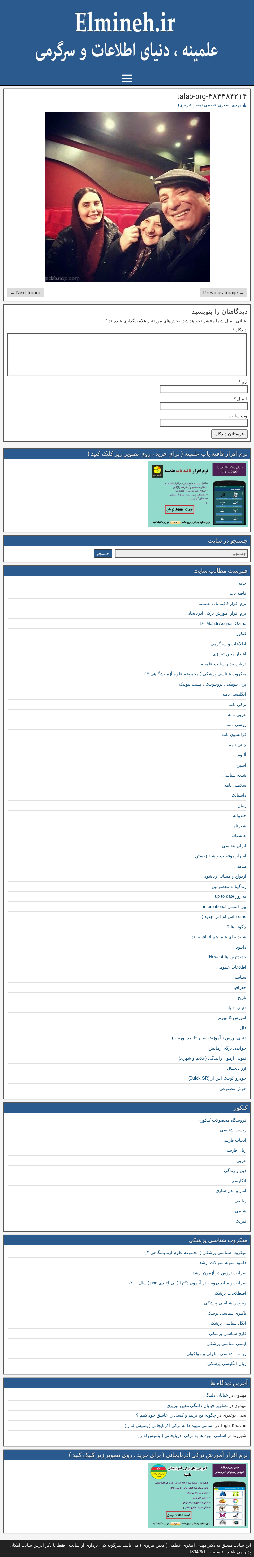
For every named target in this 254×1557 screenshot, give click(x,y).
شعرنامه (238, 825)
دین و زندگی (235, 1170)
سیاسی (239, 977)
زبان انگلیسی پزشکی (226, 1363)
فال (243, 1027)
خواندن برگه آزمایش (227, 1048)
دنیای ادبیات (235, 1007)
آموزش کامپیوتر (232, 1017)
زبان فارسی (235, 1150)
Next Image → (25, 292)
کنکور (241, 633)
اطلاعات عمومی (231, 967)
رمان (241, 805)
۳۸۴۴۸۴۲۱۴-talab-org (212, 96)
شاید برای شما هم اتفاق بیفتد (219, 936)
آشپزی (240, 765)
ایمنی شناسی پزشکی (226, 1343)
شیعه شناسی (234, 775)
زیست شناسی (233, 1129)
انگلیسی (238, 1180)
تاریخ (242, 997)
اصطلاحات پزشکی (229, 1293)
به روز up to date (230, 896)
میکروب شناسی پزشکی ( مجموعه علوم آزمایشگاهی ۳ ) (195, 673)
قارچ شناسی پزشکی (227, 1333)
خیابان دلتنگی (215, 1395)
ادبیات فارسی (233, 1140)
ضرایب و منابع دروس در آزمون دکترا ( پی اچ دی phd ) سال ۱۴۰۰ (187, 1282)
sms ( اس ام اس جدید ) (224, 916)
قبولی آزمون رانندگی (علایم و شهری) (212, 1058)
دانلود (241, 947)
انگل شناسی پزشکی (227, 1323)
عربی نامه (237, 714)
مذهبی (240, 866)
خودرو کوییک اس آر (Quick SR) (217, 1078)
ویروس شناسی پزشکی (225, 1302)
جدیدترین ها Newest (227, 956)
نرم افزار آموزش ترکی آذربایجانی (215, 613)
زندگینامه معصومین (229, 886)
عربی (241, 1160)
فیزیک (240, 1221)
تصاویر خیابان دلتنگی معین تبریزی (197, 1405)
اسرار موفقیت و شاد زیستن (220, 855)
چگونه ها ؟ (236, 926)
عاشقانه (239, 835)
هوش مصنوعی (232, 1088)
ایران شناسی (234, 845)
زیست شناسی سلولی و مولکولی (216, 1353)
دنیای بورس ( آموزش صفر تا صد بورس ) (209, 1037)
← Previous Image (223, 292)
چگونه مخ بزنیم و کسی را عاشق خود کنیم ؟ (176, 1415)
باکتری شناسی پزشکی (225, 1313)
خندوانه (239, 815)
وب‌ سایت (238, 415)
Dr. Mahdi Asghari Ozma (223, 623)
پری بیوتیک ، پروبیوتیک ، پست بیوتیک (212, 684)
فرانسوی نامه (233, 734)
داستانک (239, 795)
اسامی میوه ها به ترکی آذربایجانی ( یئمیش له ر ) (169, 1425)
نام (243, 382)
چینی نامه (237, 744)
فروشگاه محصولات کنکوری (221, 1120)
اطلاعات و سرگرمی (228, 643)
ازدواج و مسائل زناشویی (223, 876)
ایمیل (240, 398)
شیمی (240, 1210)
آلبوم (241, 754)
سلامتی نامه (235, 785)
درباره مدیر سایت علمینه (223, 664)
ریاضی (240, 1200)
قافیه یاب (238, 593)
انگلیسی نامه (234, 694)
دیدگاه (240, 329)
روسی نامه (236, 724)
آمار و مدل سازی (231, 1190)
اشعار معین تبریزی (229, 653)
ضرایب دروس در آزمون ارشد (219, 1272)
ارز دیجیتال (236, 1068)
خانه (242, 583)
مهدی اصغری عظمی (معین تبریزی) (210, 104)
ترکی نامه (237, 704)
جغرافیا (239, 987)
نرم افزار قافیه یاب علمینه (222, 603)
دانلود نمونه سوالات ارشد (222, 1262)
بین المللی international (224, 906)
